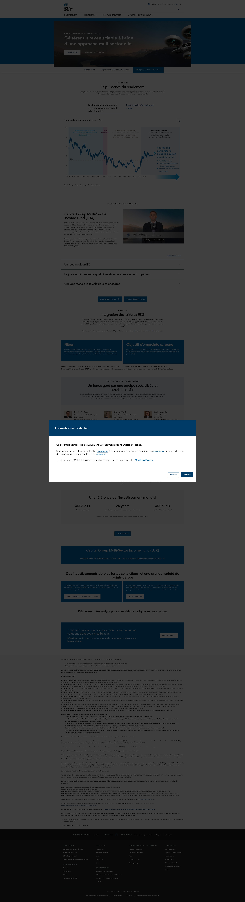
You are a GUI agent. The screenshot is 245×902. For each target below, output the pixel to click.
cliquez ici (103, 451)
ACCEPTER (187, 474)
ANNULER (173, 474)
